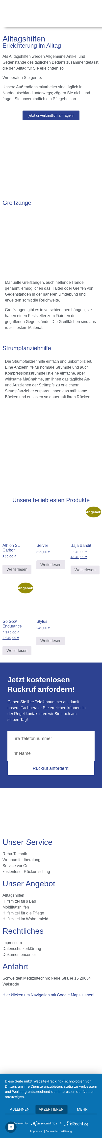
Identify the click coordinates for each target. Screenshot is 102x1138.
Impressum (36, 1131)
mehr (82, 1109)
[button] (92, 13)
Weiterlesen (16, 569)
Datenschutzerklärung (59, 1131)
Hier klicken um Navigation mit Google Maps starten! (48, 995)
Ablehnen (19, 1109)
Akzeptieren (51, 1109)
